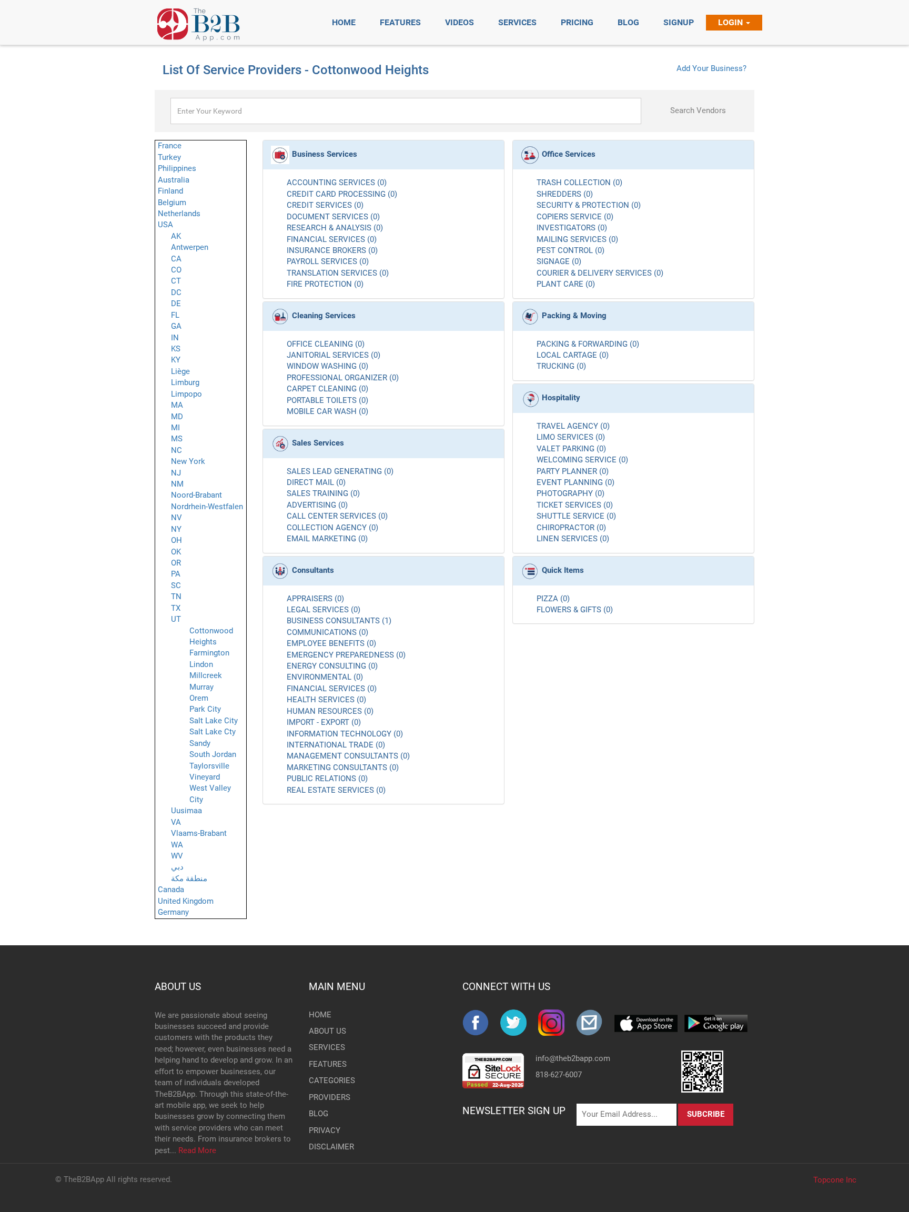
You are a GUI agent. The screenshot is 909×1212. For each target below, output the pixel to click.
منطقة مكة (189, 878)
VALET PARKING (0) (571, 448)
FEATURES (326, 1064)
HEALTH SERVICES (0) (326, 699)
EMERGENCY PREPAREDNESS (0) (346, 655)
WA (177, 845)
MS (177, 438)
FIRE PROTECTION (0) (325, 284)
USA (165, 224)
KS (175, 349)
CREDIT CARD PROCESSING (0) (342, 194)
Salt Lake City (213, 720)
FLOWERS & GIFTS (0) (575, 609)
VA (176, 822)
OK (176, 552)
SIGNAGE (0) (559, 261)
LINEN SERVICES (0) (573, 538)
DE (176, 303)
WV (177, 856)
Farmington (209, 653)
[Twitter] (519, 1022)
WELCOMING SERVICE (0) (582, 459)
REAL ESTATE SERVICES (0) (336, 790)
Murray (201, 687)
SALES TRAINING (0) (323, 493)
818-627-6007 (559, 1074)
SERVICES (326, 1047)
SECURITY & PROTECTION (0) (589, 205)
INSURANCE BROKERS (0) (332, 250)
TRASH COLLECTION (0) (579, 182)
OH (176, 540)
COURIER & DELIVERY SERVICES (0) (600, 273)
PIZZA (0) (553, 598)
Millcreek (205, 675)
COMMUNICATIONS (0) (327, 632)
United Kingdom (186, 901)
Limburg (185, 382)
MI (175, 427)
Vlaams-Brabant (199, 833)
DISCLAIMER (326, 1147)
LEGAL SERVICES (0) (323, 609)
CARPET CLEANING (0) (327, 388)
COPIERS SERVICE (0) (575, 216)
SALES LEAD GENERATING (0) (340, 471)
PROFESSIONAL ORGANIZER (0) (343, 377)
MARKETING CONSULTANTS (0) (343, 767)
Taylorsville (209, 766)
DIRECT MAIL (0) (316, 482)
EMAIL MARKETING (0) (327, 538)
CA (176, 259)
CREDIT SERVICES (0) (325, 205)
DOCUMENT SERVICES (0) (333, 216)
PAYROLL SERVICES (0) (328, 261)
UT (176, 619)
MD (177, 416)
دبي (177, 867)
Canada (171, 889)
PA (175, 574)
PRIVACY (324, 1130)
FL (175, 315)
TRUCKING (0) (561, 366)
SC (176, 585)
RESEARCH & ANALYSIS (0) (335, 228)
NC (176, 450)
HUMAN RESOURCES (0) (330, 711)
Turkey (169, 157)
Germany (173, 912)
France (169, 145)
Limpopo (186, 394)
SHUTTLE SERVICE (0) (576, 516)
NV (176, 517)
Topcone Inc (834, 1180)
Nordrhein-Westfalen (207, 506)
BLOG (318, 1113)
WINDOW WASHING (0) (327, 366)
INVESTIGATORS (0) (572, 228)
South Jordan (212, 754)
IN (175, 337)
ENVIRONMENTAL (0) (325, 677)
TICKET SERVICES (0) (575, 505)
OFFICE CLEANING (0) (326, 344)
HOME (320, 1014)
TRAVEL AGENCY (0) (573, 426)
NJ (176, 473)
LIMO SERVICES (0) (571, 437)
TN (176, 596)
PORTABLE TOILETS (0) (327, 400)
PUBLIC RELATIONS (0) (327, 778)
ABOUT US (178, 987)
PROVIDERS (326, 1097)
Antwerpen (189, 247)
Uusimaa (186, 810)
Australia (173, 180)
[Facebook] (481, 1022)
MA (177, 405)
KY (175, 360)
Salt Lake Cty (212, 731)
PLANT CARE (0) (566, 284)
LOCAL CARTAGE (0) (573, 355)
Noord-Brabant (196, 495)
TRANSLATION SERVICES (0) (338, 273)
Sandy (199, 743)
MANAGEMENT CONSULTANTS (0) (348, 756)
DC (176, 292)
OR (176, 563)
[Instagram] (557, 1022)
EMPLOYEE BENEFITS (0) (331, 643)
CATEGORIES (326, 1080)
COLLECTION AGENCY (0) (332, 527)
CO (176, 270)
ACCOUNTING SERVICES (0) (337, 182)
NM (177, 484)
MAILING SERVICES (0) (577, 239)
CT (176, 281)
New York (188, 461)
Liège (180, 371)
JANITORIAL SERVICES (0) (333, 355)
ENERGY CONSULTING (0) (332, 666)
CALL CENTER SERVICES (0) (337, 516)
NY (176, 529)
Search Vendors (698, 110)
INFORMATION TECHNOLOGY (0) (345, 734)
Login (731, 22)
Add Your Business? (711, 68)
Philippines (177, 168)
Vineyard (204, 777)
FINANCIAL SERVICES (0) (332, 239)
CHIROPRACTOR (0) (571, 527)
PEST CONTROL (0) (570, 250)
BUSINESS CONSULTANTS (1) (339, 620)
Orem (198, 698)
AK (176, 236)
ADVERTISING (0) (317, 505)
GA (176, 326)
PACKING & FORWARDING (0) (588, 344)
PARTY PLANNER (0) (573, 471)
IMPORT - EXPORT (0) (324, 722)
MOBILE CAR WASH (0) (327, 411)
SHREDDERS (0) (565, 194)
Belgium (172, 202)
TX (175, 608)
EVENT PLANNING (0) (575, 482)
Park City (205, 709)
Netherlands (179, 213)
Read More (197, 1150)
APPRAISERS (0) (315, 598)
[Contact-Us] (595, 1022)
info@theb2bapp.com (573, 1058)
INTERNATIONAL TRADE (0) (336, 745)
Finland (170, 191)
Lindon (201, 664)
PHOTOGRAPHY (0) (570, 493)
